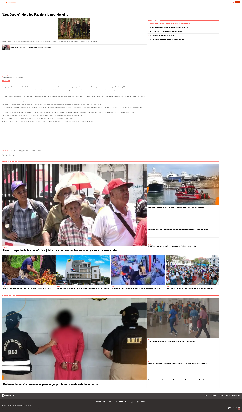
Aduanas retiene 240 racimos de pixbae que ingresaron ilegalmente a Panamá (27, 288)
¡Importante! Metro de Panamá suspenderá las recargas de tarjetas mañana (171, 341)
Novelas (228, 395)
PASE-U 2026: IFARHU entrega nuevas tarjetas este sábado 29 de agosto (166, 31)
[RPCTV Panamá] (104, 402)
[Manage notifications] (239, 409)
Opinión (221, 395)
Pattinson (39, 150)
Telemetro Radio (236, 395)
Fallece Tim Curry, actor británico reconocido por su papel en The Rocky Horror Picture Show (30, 47)
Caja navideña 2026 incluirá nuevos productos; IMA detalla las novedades (167, 39)
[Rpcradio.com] (126, 402)
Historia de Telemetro (17, 405)
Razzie (33, 150)
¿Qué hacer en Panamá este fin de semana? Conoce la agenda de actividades (190, 288)
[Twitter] (6, 155)
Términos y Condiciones (7, 405)
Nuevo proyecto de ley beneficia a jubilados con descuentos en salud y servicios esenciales (60, 250)
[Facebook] (3, 155)
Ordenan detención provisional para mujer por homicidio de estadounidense (50, 384)
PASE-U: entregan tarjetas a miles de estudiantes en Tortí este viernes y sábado (172, 246)
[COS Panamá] (115, 402)
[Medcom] (143, 402)
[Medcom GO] (99, 402)
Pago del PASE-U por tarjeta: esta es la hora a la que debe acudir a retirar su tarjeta (169, 27)
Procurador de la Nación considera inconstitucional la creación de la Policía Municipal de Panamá (178, 229)
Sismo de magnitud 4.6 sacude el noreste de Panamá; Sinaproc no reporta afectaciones (170, 23)
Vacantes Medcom (27, 405)
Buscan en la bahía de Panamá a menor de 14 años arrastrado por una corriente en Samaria (176, 207)
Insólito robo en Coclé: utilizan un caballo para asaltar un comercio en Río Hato (136, 288)
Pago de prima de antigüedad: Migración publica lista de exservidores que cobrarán (83, 288)
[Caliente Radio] (132, 402)
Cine (6, 11)
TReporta (207, 395)
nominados (13, 150)
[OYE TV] (110, 402)
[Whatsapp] (10, 155)
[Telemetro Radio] (137, 402)
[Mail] (13, 155)
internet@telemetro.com (8, 409)
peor (19, 150)
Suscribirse (6, 80)
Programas (214, 395)
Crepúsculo (26, 150)
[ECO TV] (121, 402)
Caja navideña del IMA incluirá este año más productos (162, 35)
